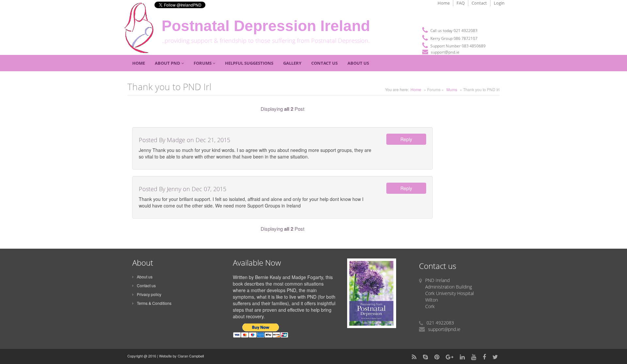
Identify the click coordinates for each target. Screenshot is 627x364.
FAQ (461, 3)
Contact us (146, 285)
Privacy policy (149, 294)
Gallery (292, 63)
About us (145, 276)
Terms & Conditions (154, 303)
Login (499, 3)
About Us (358, 63)
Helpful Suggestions (249, 63)
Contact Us (324, 63)
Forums (203, 63)
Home (444, 3)
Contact (479, 3)
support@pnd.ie (445, 52)
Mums (451, 89)
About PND (168, 63)
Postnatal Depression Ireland (266, 26)
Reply (406, 139)
